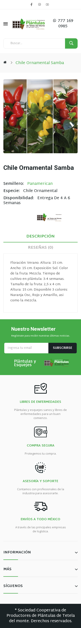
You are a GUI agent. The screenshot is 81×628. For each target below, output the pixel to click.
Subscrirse (62, 348)
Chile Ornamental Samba (40, 63)
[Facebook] (31, 4)
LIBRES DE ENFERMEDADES (40, 402)
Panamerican (40, 184)
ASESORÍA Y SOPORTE (40, 481)
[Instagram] (39, 4)
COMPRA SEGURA (40, 445)
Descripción (40, 236)
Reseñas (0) (40, 247)
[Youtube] (47, 4)
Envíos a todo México (40, 519)
